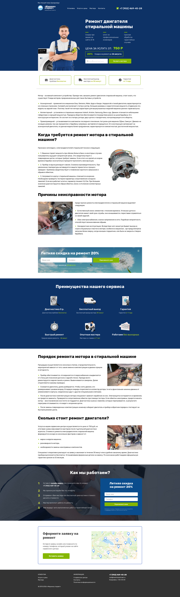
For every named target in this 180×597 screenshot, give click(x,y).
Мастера (93, 8)
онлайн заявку (57, 483)
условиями (117, 268)
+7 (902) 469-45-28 (51, 486)
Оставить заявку (56, 556)
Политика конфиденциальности (84, 582)
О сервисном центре (80, 577)
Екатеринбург (55, 3)
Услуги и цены (82, 8)
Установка (71, 8)
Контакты (101, 8)
